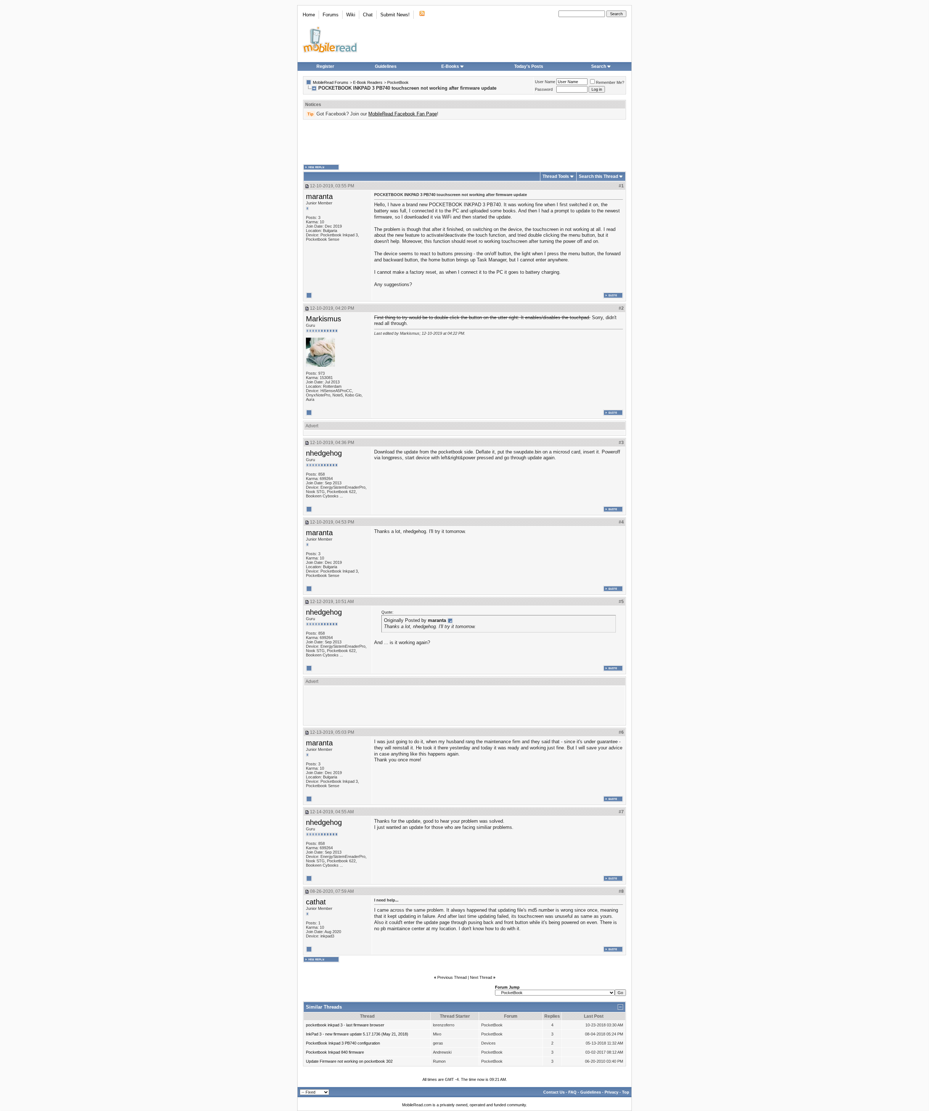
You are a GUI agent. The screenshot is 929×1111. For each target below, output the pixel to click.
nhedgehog (324, 453)
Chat (368, 14)
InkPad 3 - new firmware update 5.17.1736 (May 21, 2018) (357, 1034)
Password (544, 89)
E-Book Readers (367, 82)
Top (625, 1092)
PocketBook (398, 82)
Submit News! (395, 14)
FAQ (572, 1092)
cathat (316, 902)
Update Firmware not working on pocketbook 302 (349, 1061)
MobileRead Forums (330, 82)
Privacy (611, 1092)
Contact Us (554, 1092)
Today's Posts (528, 66)
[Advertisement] (464, 142)
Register (325, 66)
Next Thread (481, 977)
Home (309, 14)
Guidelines (386, 66)
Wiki (350, 14)
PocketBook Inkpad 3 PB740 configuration (343, 1043)
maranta (319, 196)
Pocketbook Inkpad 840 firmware (335, 1052)
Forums (331, 14)
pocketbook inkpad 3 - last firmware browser (345, 1025)
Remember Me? (610, 82)
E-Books (450, 66)
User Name (545, 82)
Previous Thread (452, 977)
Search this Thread (598, 176)
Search (598, 66)
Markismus (323, 319)
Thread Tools (556, 176)
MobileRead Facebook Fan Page (402, 114)
